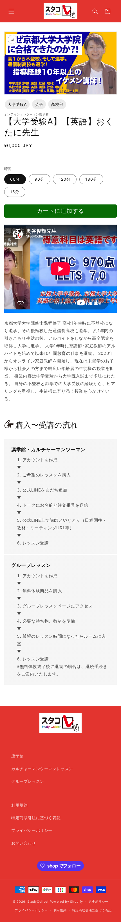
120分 (65, 179)
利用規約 (19, 805)
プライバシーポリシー (31, 830)
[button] (11, 11)
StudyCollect (37, 902)
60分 (15, 179)
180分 (91, 179)
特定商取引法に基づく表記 (35, 817)
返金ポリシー (98, 902)
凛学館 (17, 756)
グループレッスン (27, 781)
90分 (39, 179)
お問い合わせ (23, 843)
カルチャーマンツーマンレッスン (42, 768)
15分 (14, 191)
